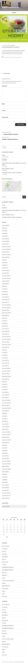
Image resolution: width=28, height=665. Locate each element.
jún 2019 (4, 448)
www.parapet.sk (10, 8)
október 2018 (5, 466)
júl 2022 (4, 350)
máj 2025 (4, 265)
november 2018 (5, 463)
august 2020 (5, 410)
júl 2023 (4, 318)
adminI (13, 45)
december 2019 (5, 432)
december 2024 (5, 275)
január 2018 (4, 490)
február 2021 (5, 395)
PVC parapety (5, 588)
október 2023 (5, 310)
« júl (7, 536)
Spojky (3, 591)
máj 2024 (4, 291)
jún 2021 (4, 384)
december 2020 (5, 400)
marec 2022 (4, 360)
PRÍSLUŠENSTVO (6, 585)
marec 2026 (5, 238)
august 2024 (5, 283)
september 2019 (6, 440)
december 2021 (5, 368)
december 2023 (5, 305)
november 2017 (5, 495)
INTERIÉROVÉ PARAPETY (8, 570)
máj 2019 (4, 450)
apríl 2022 (4, 358)
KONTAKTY (4, 575)
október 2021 (5, 373)
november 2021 (5, 371)
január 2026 (4, 244)
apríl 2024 (4, 294)
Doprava (4, 559)
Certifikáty (4, 554)
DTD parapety (5, 562)
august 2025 (5, 257)
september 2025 (6, 254)
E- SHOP (4, 564)
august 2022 (5, 347)
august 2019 (5, 442)
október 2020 (5, 405)
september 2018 (6, 469)
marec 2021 (4, 392)
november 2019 (5, 434)
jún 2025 (4, 262)
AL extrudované (5, 546)
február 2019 (5, 458)
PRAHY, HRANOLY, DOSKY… (8, 168)
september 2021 (6, 376)
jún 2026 (4, 230)
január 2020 (4, 429)
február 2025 (5, 270)
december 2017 (5, 493)
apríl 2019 (4, 453)
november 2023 (5, 307)
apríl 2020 (4, 421)
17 (3, 529)
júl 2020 (4, 413)
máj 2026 (4, 233)
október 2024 (5, 281)
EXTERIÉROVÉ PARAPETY (8, 567)
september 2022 (6, 344)
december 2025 (5, 246)
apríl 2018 (4, 482)
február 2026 (5, 241)
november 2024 (5, 278)
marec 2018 (4, 485)
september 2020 (6, 408)
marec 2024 (5, 297)
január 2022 (4, 365)
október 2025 (5, 252)
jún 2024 (4, 289)
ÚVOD (3, 593)
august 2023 (5, 315)
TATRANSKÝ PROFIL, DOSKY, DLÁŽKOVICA (12, 172)
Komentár (4, 86)
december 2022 (5, 336)
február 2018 (5, 487)
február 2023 (5, 331)
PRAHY (3, 155)
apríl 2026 (4, 236)
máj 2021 (4, 387)
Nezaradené (7, 73)
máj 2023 (4, 323)
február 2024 (5, 299)
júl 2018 (4, 474)
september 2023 (6, 312)
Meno (3, 104)
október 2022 (5, 342)
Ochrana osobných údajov (8, 580)
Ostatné (4, 583)
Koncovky (4, 572)
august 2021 (5, 379)
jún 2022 (4, 352)
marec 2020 (5, 424)
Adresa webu (5, 117)
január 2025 (4, 273)
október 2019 (5, 437)
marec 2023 (5, 328)
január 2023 (4, 334)
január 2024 (4, 302)
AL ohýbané (4, 548)
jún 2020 (4, 416)
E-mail (4, 110)
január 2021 (4, 397)
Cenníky (4, 551)
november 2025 (5, 249)
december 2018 (5, 461)
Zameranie (4, 596)
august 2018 (5, 471)
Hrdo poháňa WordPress (19, 661)
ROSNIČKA (4, 159)
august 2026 (5, 225)
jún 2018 (4, 477)
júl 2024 (4, 286)
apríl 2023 (4, 326)
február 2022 (5, 363)
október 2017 (5, 498)
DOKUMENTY (5, 556)
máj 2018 (4, 479)
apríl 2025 (4, 267)
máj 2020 (4, 418)
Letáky (3, 578)
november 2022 (5, 339)
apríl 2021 (4, 389)
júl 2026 (4, 228)
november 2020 (5, 403)
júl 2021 (4, 381)
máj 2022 (4, 355)
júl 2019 (4, 445)
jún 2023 (4, 320)
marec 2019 (4, 455)
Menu (14, 12)
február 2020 (5, 426)
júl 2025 (4, 260)
